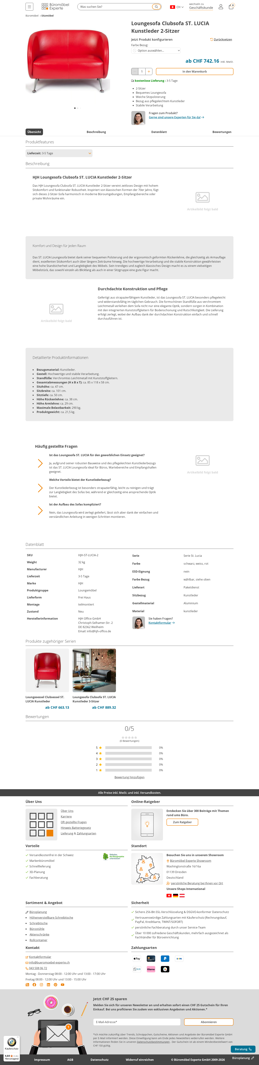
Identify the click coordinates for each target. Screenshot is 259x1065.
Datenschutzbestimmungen (153, 1042)
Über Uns (67, 811)
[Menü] (29, 7)
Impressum (42, 1060)
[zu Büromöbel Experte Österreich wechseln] (182, 895)
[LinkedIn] (48, 984)
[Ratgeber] (27, 984)
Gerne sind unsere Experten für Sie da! (175, 117)
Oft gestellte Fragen (74, 822)
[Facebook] (34, 984)
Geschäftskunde (201, 7)
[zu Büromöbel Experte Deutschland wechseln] (175, 895)
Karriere (66, 816)
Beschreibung (96, 132)
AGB (70, 1060)
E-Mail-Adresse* (106, 1022)
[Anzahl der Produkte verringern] (134, 71)
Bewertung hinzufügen (129, 777)
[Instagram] (41, 984)
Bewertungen (222, 132)
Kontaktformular (160, 623)
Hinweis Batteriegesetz (76, 828)
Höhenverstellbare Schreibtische (51, 918)
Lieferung (67, 833)
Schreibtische (39, 923)
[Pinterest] (55, 984)
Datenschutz (100, 1060)
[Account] (220, 6)
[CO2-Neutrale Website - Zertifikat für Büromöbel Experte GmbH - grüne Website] (113, 856)
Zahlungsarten (86, 833)
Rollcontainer (38, 940)
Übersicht (34, 132)
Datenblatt (159, 132)
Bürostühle (37, 929)
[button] (119, 6)
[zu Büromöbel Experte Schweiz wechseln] (169, 895)
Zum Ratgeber (182, 822)
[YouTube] (62, 984)
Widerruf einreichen (140, 1060)
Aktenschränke (39, 934)
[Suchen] (156, 7)
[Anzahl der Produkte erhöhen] (148, 71)
